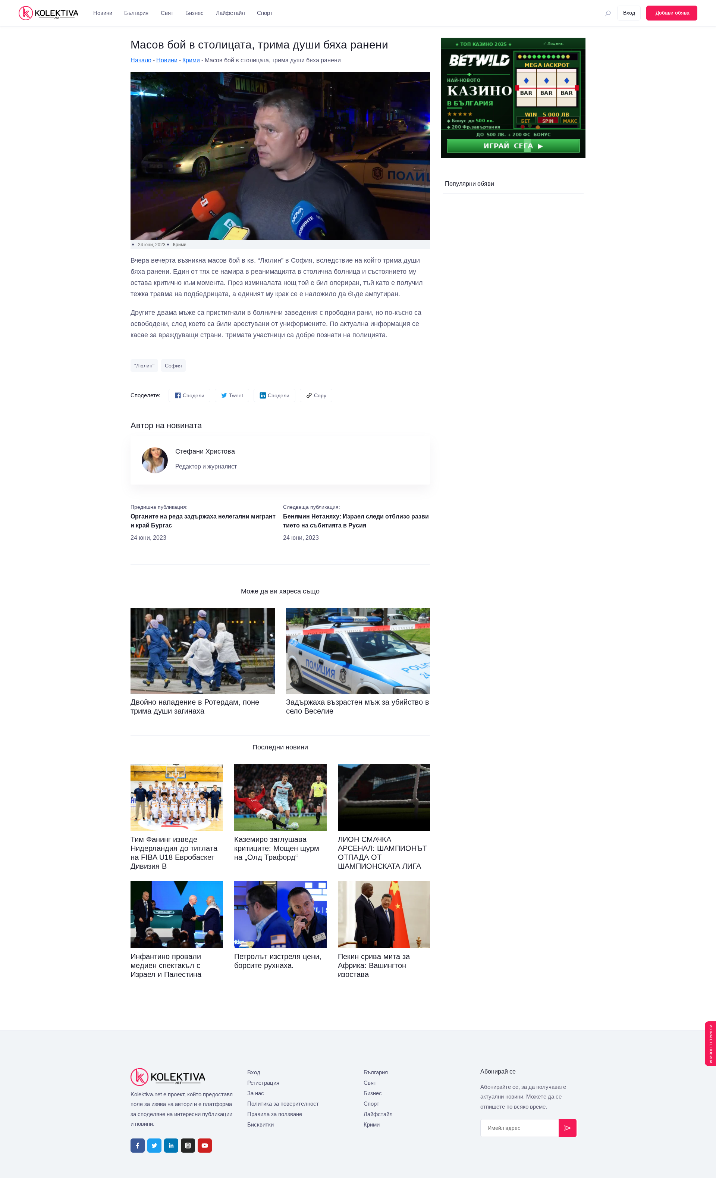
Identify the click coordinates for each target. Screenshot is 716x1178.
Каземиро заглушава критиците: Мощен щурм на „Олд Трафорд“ (276, 848)
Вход (253, 1072)
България (136, 13)
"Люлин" (144, 366)
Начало (141, 60)
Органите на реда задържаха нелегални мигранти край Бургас (203, 521)
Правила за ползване (274, 1114)
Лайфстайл (230, 13)
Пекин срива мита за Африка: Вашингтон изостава (374, 965)
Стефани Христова (205, 451)
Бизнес (194, 13)
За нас (255, 1093)
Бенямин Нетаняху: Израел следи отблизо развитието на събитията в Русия (356, 521)
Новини (102, 13)
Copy (320, 395)
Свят (167, 13)
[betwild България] (513, 97)
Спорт (265, 13)
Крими (191, 60)
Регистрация (263, 1083)
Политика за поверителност (283, 1103)
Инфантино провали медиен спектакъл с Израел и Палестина (166, 965)
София (173, 366)
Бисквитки (260, 1124)
